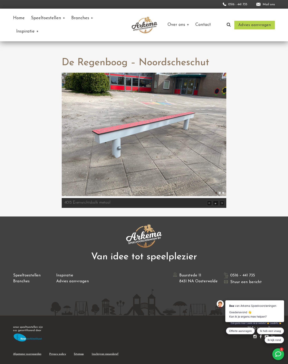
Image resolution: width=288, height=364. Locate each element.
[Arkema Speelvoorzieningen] (145, 25)
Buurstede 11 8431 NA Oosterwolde (198, 278)
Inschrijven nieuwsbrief (105, 354)
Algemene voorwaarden (27, 354)
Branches (21, 281)
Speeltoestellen (27, 275)
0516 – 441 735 (242, 275)
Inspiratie (64, 275)
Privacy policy (57, 354)
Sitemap (79, 354)
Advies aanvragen (72, 281)
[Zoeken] (229, 25)
